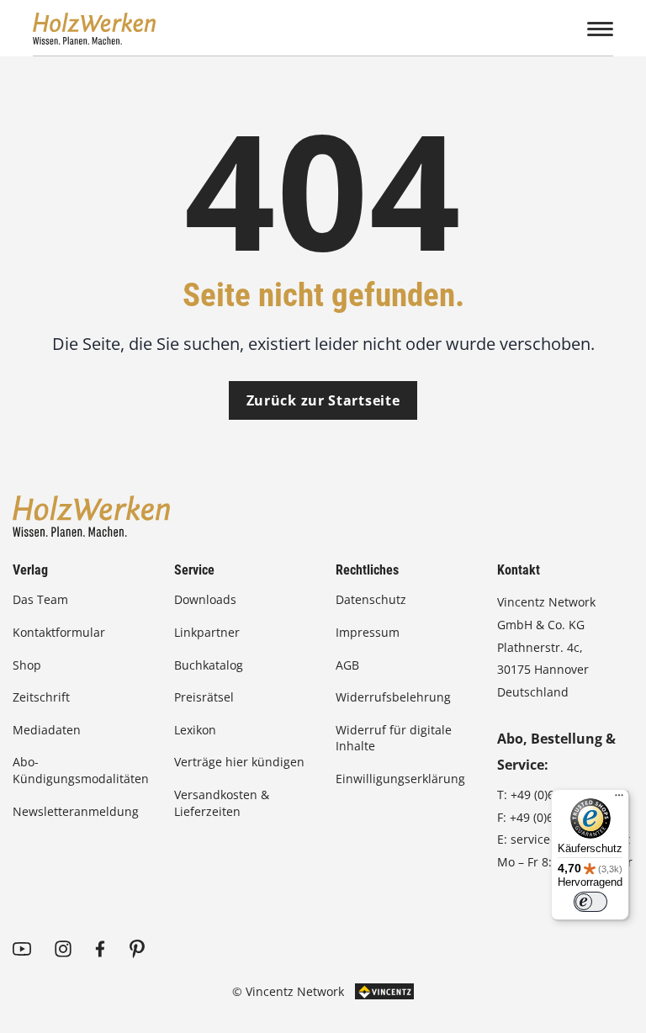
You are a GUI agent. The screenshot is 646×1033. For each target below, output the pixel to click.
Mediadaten (47, 730)
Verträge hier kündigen (239, 762)
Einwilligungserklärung (400, 779)
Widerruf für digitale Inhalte (394, 738)
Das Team (40, 599)
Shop (27, 665)
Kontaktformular (59, 632)
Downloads (205, 599)
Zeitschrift (41, 697)
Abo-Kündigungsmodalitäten (81, 770)
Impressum (368, 632)
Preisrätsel (204, 697)
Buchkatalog (208, 665)
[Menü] (619, 799)
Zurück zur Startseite (323, 400)
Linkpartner (207, 632)
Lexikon (195, 730)
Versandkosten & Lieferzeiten (221, 803)
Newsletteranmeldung (76, 811)
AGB (347, 665)
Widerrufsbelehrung (393, 697)
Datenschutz (371, 599)
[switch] (590, 902)
